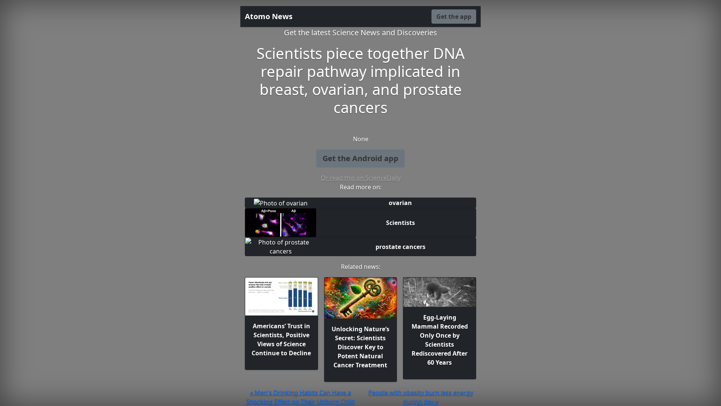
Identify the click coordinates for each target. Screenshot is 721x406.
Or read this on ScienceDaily (361, 178)
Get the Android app (360, 158)
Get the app (453, 16)
